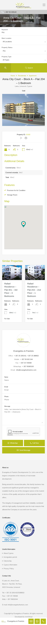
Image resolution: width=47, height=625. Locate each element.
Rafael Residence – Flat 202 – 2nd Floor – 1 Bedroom (34, 289)
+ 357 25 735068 (25, 363)
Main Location (6, 38)
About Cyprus (8, 553)
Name (6, 377)
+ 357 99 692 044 (26, 359)
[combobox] (23, 42)
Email (6, 387)
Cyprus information (10, 565)
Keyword (5, 29)
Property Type (6, 56)
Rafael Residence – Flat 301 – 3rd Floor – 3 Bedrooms (10, 289)
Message (7, 406)
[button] (25, 227)
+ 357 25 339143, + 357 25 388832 (26, 356)
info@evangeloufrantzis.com (26, 370)
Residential (22, 76)
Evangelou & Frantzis (23, 351)
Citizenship (7, 561)
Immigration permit (10, 557)
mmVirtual (28, 617)
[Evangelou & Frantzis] (23, 7)
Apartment (32, 76)
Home (13, 76)
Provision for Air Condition (16, 190)
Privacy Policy (9, 568)
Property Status (7, 47)
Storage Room (12, 195)
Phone (6, 396)
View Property (12, 277)
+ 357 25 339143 (10, 12)
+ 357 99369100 (28, 366)
